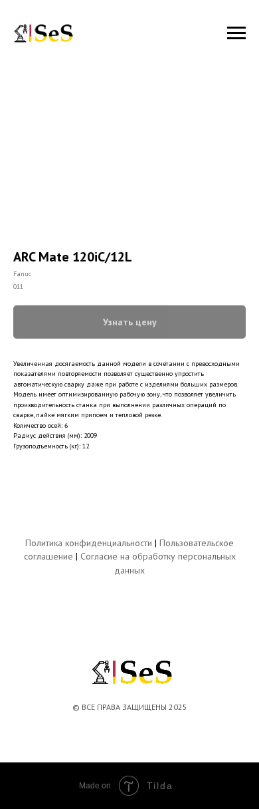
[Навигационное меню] (236, 33)
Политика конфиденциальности (88, 543)
